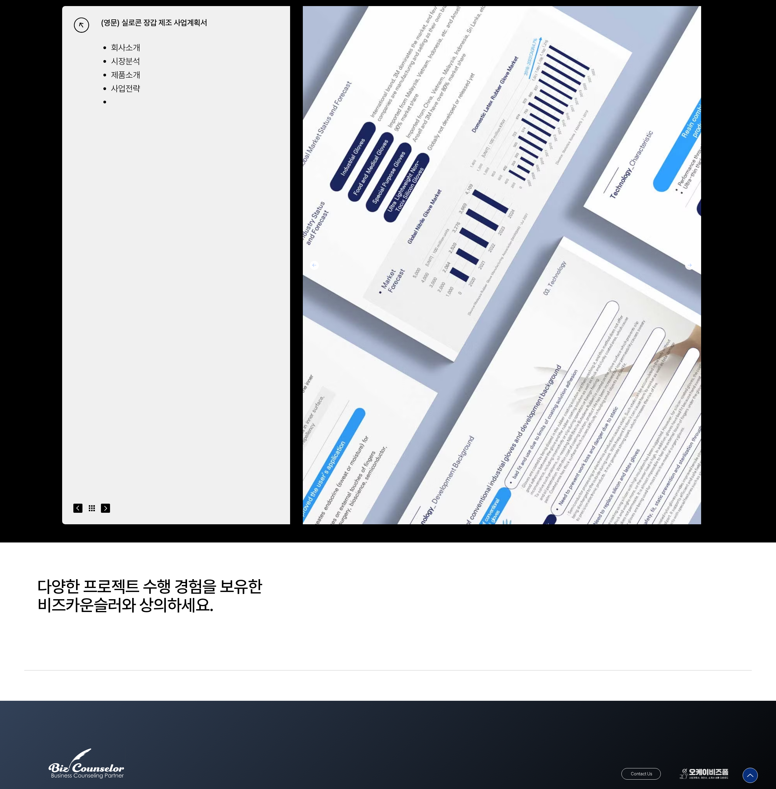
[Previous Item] (314, 265)
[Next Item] (689, 265)
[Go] (77, 508)
